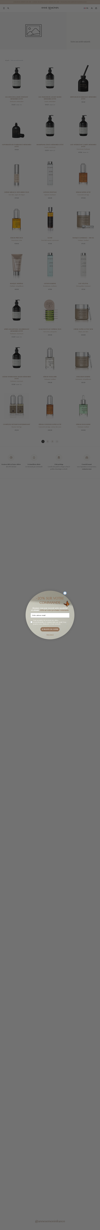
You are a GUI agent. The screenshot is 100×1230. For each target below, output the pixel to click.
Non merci (50, 635)
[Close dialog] (65, 593)
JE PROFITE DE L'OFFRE (50, 629)
